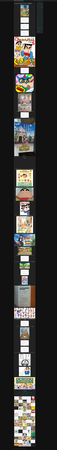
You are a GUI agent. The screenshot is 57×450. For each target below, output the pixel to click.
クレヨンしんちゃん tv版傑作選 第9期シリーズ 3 (24, 391)
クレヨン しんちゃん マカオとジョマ (40, 17)
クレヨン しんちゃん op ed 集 (40, 32)
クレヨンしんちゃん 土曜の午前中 (40, 20)
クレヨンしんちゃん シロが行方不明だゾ (40, 19)
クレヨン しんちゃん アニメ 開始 (40, 23)
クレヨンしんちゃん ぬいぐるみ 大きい (40, 14)
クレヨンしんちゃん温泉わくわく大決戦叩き (40, 26)
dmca (34, 0)
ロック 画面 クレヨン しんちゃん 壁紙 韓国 (40, 31)
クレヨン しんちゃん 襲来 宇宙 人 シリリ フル (40, 8)
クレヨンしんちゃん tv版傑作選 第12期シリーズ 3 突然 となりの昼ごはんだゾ (24, 392)
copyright (42, 0)
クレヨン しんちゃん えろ (18, 0)
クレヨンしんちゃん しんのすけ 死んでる (40, 5)
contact (36, 0)
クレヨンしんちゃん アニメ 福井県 (40, 10)
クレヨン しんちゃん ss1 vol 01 (39, 25)
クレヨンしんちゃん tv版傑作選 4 (24, 393)
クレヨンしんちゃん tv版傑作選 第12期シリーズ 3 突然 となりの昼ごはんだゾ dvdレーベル (25, 394)
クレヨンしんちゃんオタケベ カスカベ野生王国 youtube (40, 28)
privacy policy (38, 0)
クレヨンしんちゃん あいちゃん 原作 (24, 395)
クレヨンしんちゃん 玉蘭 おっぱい (40, 11)
